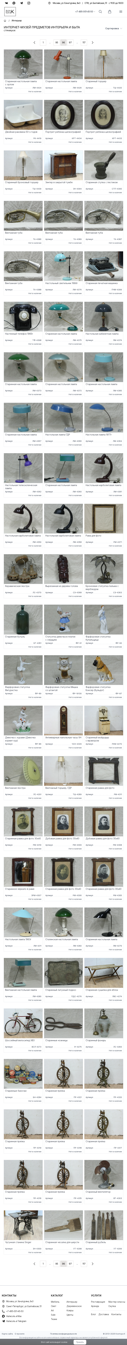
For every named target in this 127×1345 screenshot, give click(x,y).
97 (70, 42)
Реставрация (98, 1301)
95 (56, 42)
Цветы (70, 1314)
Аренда (95, 1306)
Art (52, 1310)
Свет (53, 1306)
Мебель (55, 1301)
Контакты (116, 1314)
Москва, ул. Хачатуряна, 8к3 (19, 1301)
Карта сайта (7, 1334)
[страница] (34, 42)
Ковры (70, 1310)
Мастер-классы (116, 1301)
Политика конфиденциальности (63, 1334)
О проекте (19, 1334)
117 (84, 42)
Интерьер (72, 1301)
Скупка (112, 1306)
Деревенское (74, 1306)
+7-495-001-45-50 (84, 11)
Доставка (104, 1314)
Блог (93, 1314)
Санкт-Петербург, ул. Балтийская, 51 (24, 1306)
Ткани (54, 1319)
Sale (53, 1314)
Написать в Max (13, 1316)
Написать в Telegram (16, 1321)
